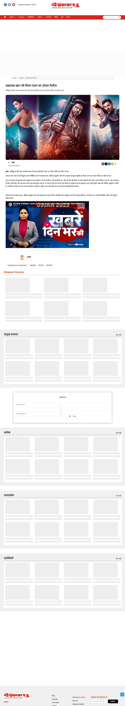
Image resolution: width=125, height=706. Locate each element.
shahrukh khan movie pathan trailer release (17, 265)
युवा (62, 17)
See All (118, 335)
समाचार (11, 17)
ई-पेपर (68, 17)
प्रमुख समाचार (11, 334)
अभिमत (40, 17)
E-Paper (21, 17)
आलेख (7, 432)
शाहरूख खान (33, 265)
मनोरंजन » (22, 78)
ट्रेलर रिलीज (49, 265)
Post (74, 416)
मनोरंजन (48, 17)
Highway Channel (78, 704)
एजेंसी (13, 162)
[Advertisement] (62, 34)
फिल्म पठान (40, 265)
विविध (56, 17)
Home (15, 78)
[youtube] (13, 4)
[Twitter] (106, 163)
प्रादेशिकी (30, 17)
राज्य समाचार (55, 703)
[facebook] (5, 4)
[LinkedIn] (109, 163)
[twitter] (9, 4)
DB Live (75, 701)
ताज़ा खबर (55, 699)
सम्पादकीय (9, 495)
